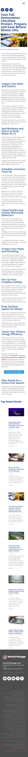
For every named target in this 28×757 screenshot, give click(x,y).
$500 (20, 273)
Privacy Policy (16, 674)
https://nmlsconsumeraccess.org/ (15, 751)
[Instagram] (18, 678)
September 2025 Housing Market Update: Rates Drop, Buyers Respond (15, 548)
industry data (13, 232)
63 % (9, 113)
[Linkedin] (13, 678)
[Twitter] (9, 678)
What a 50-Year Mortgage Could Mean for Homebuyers (16, 469)
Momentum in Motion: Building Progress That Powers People (16, 591)
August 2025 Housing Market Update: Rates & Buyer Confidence (16, 631)
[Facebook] (5, 678)
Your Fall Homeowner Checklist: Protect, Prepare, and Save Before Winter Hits (16, 508)
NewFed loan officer (7, 361)
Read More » (11, 446)
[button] (24, 3)
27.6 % (3, 101)
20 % (20, 145)
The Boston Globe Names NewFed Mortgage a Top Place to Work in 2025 (16, 424)
